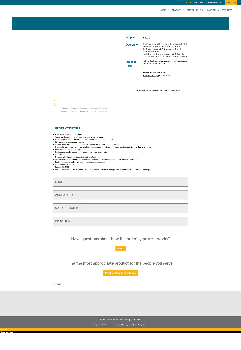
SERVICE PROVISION (195, 10)
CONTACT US (231, 3)
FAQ (221, 3)
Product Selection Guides (120, 273)
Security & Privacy (121, 325)
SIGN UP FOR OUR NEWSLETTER (206, 3)
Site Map (132, 325)
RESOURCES (227, 10)
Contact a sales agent (151, 76)
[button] (85, 101)
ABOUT (163, 10)
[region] (85, 74)
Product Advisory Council (171, 90)
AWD (144, 325)
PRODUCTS (177, 10)
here (89, 170)
